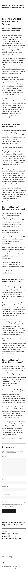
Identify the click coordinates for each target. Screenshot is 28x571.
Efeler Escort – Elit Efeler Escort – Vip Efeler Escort (13, 6)
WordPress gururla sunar (16, 568)
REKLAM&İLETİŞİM (7, 557)
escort (3, 566)
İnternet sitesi (6, 494)
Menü (4, 12)
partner (6, 438)
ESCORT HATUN (21, 438)
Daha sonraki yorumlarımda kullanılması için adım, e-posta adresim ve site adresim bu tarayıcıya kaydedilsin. (14, 504)
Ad (3, 479)
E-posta (5, 486)
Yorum (4, 456)
